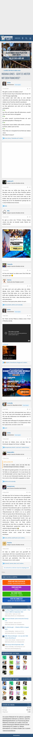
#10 (30, 492)
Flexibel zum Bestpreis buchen (16, 582)
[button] (30, 38)
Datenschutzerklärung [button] (9, 730)
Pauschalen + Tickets (16, 594)
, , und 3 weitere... (14, 138)
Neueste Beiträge (7, 607)
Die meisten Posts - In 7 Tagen (10, 653)
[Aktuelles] (23, 38)
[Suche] (26, 38)
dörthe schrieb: (7, 462)
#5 (30, 286)
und (10, 481)
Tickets (16, 588)
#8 (30, 439)
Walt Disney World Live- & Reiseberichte (14, 615)
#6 (30, 315)
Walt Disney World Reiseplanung (13, 648)
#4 (30, 270)
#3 (30, 217)
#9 (30, 458)
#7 (30, 409)
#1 (30, 88)
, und (14, 304)
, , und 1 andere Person (17, 447)
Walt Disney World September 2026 (14, 644)
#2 (30, 187)
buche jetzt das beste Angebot (16, 600)
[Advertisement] (16, 17)
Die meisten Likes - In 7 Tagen (10, 679)
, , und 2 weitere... (17, 362)
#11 (30, 548)
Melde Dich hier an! (16, 58)
